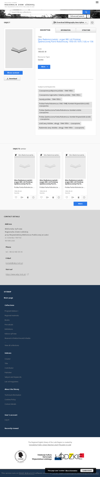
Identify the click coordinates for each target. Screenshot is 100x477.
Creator (8, 359)
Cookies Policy (10, 399)
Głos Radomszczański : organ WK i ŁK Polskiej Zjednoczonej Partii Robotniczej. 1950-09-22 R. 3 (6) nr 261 (74, 182)
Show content (13, 73)
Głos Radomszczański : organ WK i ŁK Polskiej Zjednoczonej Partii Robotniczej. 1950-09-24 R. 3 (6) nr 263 (24, 182)
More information (71, 471)
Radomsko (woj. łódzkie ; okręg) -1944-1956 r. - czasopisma (61, 128)
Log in (7, 420)
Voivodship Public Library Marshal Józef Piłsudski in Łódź (50, 445)
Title (6, 363)
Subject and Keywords (13, 377)
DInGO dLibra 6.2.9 (26, 473)
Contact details (10, 404)
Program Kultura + (11, 311)
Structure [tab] (86, 30)
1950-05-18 (42, 52)
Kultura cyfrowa (10, 334)
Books (7, 320)
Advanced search (77, 16)
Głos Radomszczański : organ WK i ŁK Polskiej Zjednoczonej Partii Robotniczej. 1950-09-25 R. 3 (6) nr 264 (49, 182)
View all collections (12, 345)
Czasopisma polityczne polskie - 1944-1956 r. (56, 91)
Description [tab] (45, 30)
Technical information (13, 395)
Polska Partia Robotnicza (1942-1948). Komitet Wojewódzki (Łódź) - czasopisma (64, 104)
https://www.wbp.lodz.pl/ (16, 274)
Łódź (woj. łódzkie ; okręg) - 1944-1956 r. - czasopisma (59, 123)
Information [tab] (65, 30)
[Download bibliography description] (21, 197)
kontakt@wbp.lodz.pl (14, 263)
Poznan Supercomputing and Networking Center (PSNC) (75, 473)
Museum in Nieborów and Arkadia (17, 338)
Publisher (8, 372)
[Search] (86, 12)
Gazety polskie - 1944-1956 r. (50, 99)
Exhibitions (9, 329)
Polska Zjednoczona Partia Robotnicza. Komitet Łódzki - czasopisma (60, 111)
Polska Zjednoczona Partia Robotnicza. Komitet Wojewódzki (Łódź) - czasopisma (64, 118)
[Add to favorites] (92, 22)
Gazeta (40, 60)
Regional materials (12, 315)
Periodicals (9, 324)
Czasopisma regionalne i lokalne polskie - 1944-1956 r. (60, 95)
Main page (8, 298)
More (80, 204)
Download (13, 79)
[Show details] (33, 197)
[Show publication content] (27, 197)
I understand (87, 470)
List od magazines (11, 382)
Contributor (9, 368)
